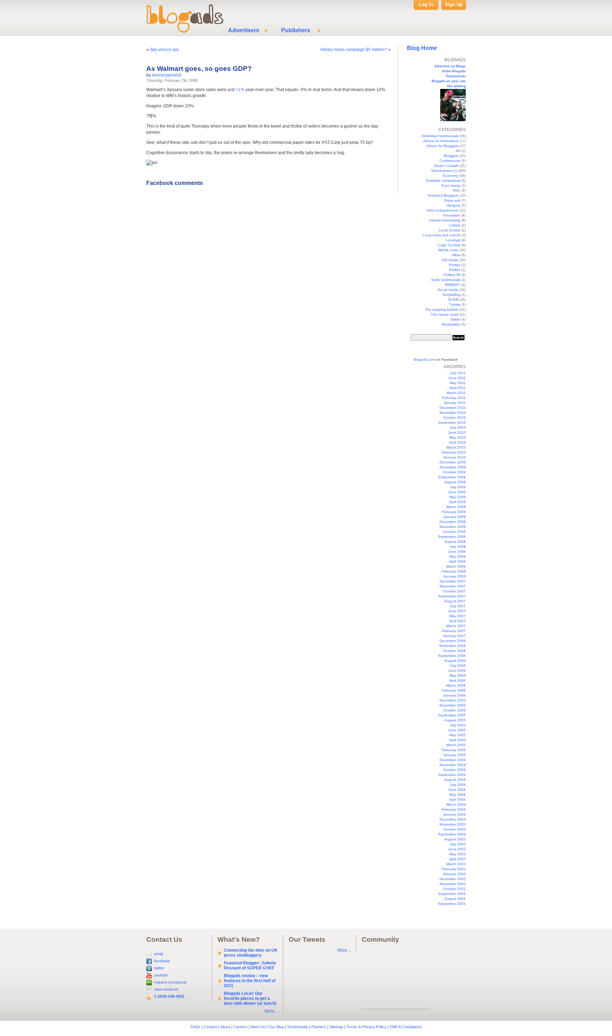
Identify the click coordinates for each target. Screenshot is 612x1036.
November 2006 (453, 646)
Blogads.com (424, 359)
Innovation (451, 215)
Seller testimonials (445, 280)
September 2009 (452, 477)
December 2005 (453, 700)
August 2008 (455, 542)
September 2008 (452, 537)
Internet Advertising (444, 220)
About (225, 1027)
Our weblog (456, 86)
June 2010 (457, 432)
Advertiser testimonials (440, 136)
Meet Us (258, 1027)
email (158, 954)
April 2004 (457, 799)
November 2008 (453, 527)
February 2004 (454, 809)
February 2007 (454, 631)
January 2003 (454, 874)
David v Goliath (446, 166)
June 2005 (457, 730)
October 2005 (454, 710)
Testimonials (456, 76)
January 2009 (454, 517)
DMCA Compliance (406, 1027)
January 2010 (454, 457)
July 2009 (458, 487)
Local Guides (449, 230)
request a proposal (170, 982)
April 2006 (457, 680)
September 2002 (452, 894)
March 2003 (456, 864)
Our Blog (276, 1027)
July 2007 (458, 606)
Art (458, 151)
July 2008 (458, 546)
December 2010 (453, 408)
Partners (318, 1027)
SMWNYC (452, 285)
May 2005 (457, 735)
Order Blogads (454, 71)
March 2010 (456, 447)
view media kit (166, 989)
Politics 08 (452, 275)
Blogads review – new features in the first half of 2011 (250, 980)
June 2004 (457, 790)
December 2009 (453, 462)
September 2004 (452, 775)
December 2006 (453, 641)
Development (442, 171)
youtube (161, 975)
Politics (454, 270)
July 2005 (458, 725)
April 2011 (457, 388)
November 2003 (453, 824)
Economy (450, 176)
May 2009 (457, 497)
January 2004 (454, 814)
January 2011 (454, 403)
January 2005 (454, 755)
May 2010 (457, 437)
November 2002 (453, 884)
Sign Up (454, 4)
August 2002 (455, 899)
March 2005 (456, 745)
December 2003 (453, 819)
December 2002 (453, 879)
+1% (240, 89)
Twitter (455, 319)
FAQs (195, 1027)
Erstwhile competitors (443, 180)
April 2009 (457, 502)
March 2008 (456, 566)
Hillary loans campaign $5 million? (354, 49)
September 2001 (452, 904)
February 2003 (454, 869)
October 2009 (454, 472)
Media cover (448, 250)
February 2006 (454, 690)
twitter (159, 968)
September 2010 (452, 422)
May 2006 (457, 675)
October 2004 (454, 770)
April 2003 (457, 859)
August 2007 (455, 601)
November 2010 (453, 413)
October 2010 (454, 418)
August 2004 (455, 780)
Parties (454, 265)
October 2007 (454, 591)
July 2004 (458, 785)
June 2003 (457, 849)
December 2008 (453, 522)
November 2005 (453, 705)
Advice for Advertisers (440, 141)
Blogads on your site (449, 81)
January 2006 (454, 695)
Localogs (453, 240)
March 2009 (456, 507)
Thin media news (444, 314)
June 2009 (457, 492)
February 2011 (454, 398)
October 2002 (454, 889)
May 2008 (457, 556)
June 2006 (457, 670)
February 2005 (454, 750)
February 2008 (454, 571)
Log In (426, 4)
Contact (210, 1027)
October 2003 (454, 829)
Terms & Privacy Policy (366, 1027)
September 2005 (452, 715)
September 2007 (452, 596)
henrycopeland (166, 75)
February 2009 (454, 512)
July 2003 (458, 844)
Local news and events (441, 235)
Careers (240, 1027)
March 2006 (456, 685)
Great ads (452, 200)
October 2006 (454, 651)
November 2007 (453, 586)
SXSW (453, 300)
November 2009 (453, 467)
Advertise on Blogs (450, 66)
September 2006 (452, 656)
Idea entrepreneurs (442, 210)
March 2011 (456, 393)
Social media (447, 290)
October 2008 (454, 532)
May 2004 (457, 794)
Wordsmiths (451, 324)
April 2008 (457, 561)
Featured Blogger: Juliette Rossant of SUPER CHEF (250, 965)
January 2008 (454, 576)
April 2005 (457, 740)
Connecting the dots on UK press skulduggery (251, 953)
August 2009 (455, 482)
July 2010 (458, 427)
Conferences (450, 161)
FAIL (456, 190)
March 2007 (456, 626)
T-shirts (454, 304)
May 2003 (457, 854)
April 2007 (457, 621)
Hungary (453, 205)
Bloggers (451, 156)
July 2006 (458, 666)
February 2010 (454, 452)
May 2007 (457, 616)
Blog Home (422, 48)
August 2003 (455, 839)
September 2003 (452, 834)
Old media (450, 260)
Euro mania (451, 185)
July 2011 (458, 373)
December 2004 (453, 760)
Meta (456, 255)
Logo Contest (449, 245)
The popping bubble (441, 309)
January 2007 (454, 636)
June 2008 (457, 551)
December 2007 (453, 581)
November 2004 (453, 765)
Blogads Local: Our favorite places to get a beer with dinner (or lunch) (250, 998)
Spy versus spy (164, 49)
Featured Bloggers (443, 195)
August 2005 (455, 720)
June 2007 (457, 611)
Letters (454, 225)
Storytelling (451, 295)
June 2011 (457, 378)
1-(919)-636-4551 (169, 996)
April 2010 (457, 442)
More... (271, 1011)
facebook (162, 961)
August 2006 (455, 661)
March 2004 (456, 804)
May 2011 (458, 383)
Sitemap (336, 1027)
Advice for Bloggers (442, 146)
